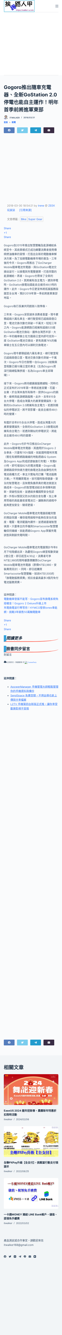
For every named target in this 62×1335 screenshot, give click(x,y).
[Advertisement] (31, 43)
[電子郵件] (48, 130)
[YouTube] (35, 1256)
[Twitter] (22, 130)
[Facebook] (9, 130)
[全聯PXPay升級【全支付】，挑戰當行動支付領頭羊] (31, 1141)
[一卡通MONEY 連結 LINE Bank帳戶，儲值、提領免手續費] (31, 1193)
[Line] (25, 1256)
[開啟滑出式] (56, 6)
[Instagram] (15, 1256)
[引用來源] (25, 210)
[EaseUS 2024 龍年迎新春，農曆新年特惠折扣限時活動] (31, 1089)
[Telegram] (35, 130)
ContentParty (32, 662)
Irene (41, 205)
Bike (23, 219)
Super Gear (35, 219)
